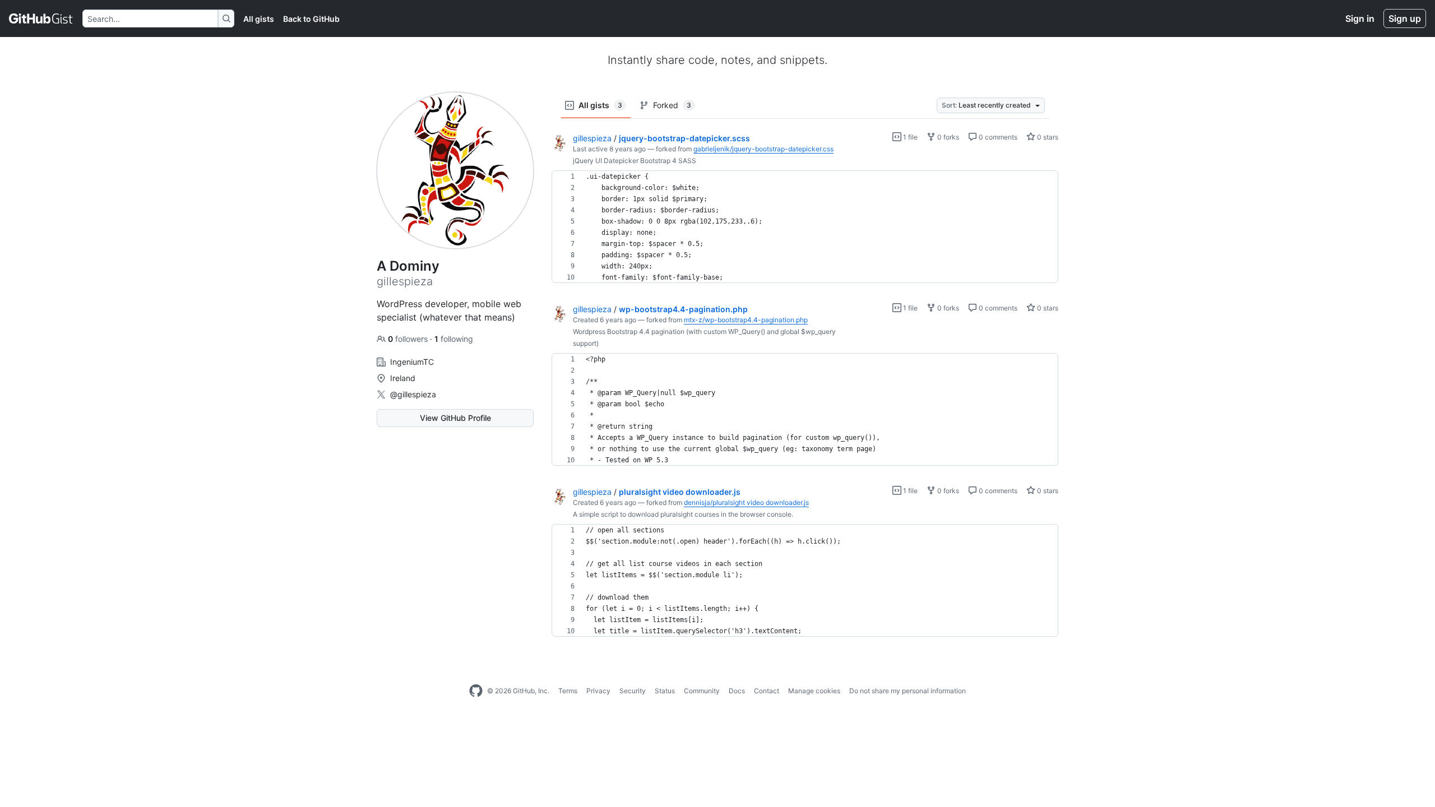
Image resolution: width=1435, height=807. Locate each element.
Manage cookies (814, 691)
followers (409, 339)
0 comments (997, 137)
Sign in (1359, 18)
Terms (567, 691)
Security (632, 691)
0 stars (1046, 137)
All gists (258, 19)
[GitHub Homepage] (476, 691)
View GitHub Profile (455, 418)
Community (702, 691)
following (453, 339)
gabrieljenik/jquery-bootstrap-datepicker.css (763, 149)
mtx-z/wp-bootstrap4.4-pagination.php (746, 320)
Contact (766, 691)
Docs (737, 691)
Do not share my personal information (907, 691)
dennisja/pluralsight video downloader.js (746, 502)
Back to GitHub (311, 19)
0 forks (947, 137)
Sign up (1404, 18)
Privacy (598, 691)
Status (665, 691)
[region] (805, 227)
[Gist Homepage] (41, 18)
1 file (909, 137)
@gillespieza (413, 394)
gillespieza (592, 138)
